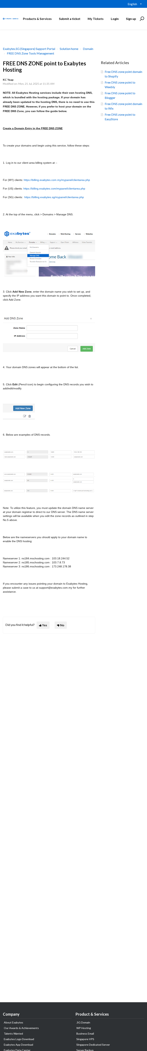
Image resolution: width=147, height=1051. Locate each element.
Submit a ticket (69, 18)
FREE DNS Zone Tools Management (30, 53)
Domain (88, 48)
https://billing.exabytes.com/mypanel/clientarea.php (54, 188)
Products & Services (37, 18)
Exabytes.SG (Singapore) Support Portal (29, 48)
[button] (141, 18)
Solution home (69, 48)
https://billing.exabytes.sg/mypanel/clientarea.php (54, 197)
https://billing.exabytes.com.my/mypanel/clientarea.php (57, 179)
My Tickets (96, 18)
